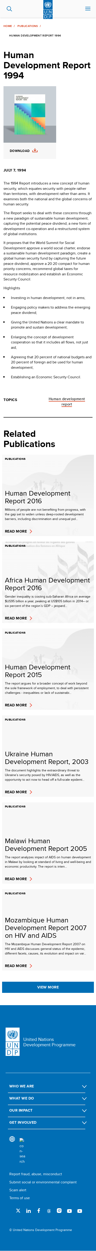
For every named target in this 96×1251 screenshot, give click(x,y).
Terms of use (19, 1198)
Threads (49, 1210)
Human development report (67, 401)
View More (48, 987)
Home (7, 26)
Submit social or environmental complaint (43, 1182)
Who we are (21, 1086)
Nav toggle (87, 9)
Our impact (21, 1110)
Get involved (23, 1122)
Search (9, 9)
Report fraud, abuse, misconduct (35, 1174)
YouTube (69, 1210)
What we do (21, 1098)
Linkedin (28, 1210)
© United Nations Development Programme (40, 1230)
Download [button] (20, 151)
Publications (27, 26)
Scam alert (17, 1190)
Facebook (38, 1210)
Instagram (59, 1210)
